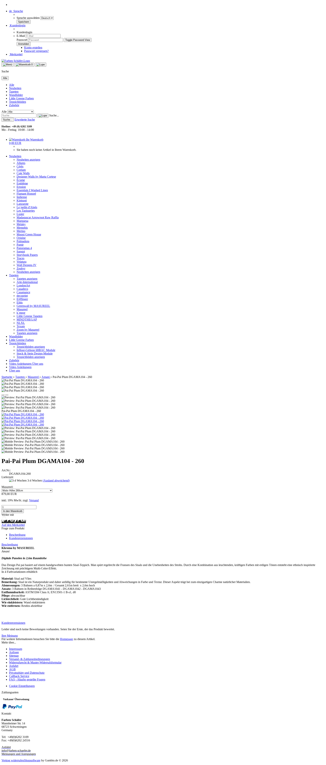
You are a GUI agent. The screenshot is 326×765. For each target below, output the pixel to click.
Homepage (66, 639)
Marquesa (22, 220)
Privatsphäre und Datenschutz (27, 672)
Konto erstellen (33, 47)
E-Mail (21, 35)
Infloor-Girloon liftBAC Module (36, 350)
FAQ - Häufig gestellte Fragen (27, 679)
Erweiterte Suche (25, 119)
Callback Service (19, 676)
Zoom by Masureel (28, 329)
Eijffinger (22, 299)
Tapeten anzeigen (27, 278)
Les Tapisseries (26, 210)
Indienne (22, 197)
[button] (16, 11)
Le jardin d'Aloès (27, 207)
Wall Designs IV (26, 265)
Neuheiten (15, 88)
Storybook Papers (27, 254)
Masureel (22, 309)
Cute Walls (23, 173)
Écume (21, 180)
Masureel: (7, 487)
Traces (20, 258)
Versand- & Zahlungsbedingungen (29, 659)
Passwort (22, 39)
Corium (21, 169)
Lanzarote (22, 203)
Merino (21, 231)
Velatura (21, 261)
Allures (21, 163)
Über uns (37, 363)
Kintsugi (22, 200)
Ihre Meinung (10, 635)
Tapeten (13, 91)
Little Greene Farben (21, 98)
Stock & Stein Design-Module (35, 353)
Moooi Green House (29, 234)
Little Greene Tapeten (29, 316)
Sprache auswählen (28, 17)
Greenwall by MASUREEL (33, 305)
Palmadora (23, 241)
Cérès (20, 166)
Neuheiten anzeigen (28, 159)
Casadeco (22, 288)
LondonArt (23, 285)
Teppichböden (17, 101)
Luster (20, 214)
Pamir (20, 244)
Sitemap (14, 655)
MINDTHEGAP (27, 319)
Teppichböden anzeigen (31, 346)
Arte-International (27, 282)
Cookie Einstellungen (22, 686)
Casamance (23, 292)
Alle (11, 84)
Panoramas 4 (24, 248)
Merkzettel (15, 54)
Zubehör (14, 105)
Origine (21, 237)
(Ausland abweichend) (56, 480)
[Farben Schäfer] (16, 60)
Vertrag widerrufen (13, 760)
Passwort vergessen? (36, 51)
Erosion (21, 186)
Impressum (15, 648)
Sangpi (21, 251)
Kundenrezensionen (21, 538)
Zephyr (21, 268)
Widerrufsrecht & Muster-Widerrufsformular (35, 662)
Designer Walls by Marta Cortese (36, 176)
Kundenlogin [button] (17, 25)
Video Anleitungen (20, 363)
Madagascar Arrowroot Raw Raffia (38, 217)
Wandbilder (16, 95)
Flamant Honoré (26, 193)
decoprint (22, 295)
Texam (21, 326)
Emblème (22, 183)
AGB (12, 669)
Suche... (54, 115)
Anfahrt (13, 665)
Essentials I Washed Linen (32, 190)
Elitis (20, 302)
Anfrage (14, 652)
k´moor (21, 312)
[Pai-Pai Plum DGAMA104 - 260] (23, 414)
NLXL (21, 322)
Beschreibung (17, 534)
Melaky (21, 224)
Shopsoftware (32, 760)
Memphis (22, 227)
